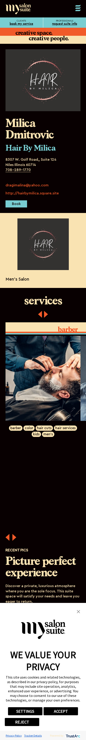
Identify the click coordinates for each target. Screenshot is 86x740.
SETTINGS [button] (25, 711)
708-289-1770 (18, 170)
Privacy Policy (14, 735)
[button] (78, 611)
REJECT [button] (22, 722)
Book (16, 204)
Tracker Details (33, 735)
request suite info (64, 23)
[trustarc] (72, 735)
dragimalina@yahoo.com (27, 185)
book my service (21, 23)
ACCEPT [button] (61, 711)
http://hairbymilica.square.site (32, 193)
